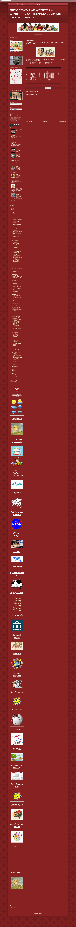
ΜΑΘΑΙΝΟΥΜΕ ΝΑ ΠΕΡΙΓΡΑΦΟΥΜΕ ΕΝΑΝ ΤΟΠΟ (16, 364)
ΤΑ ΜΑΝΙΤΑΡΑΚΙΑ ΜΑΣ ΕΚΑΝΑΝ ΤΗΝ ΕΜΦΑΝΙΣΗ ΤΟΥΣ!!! (16, 272)
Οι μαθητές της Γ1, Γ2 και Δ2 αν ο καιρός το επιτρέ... (17, 305)
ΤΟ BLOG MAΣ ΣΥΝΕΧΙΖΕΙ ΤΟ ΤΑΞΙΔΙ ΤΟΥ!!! (17, 338)
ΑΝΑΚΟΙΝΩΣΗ (14, 278)
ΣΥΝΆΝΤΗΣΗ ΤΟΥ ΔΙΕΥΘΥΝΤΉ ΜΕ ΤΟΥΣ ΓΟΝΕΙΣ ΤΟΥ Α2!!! (16, 281)
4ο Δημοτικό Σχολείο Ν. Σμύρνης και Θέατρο (18, 150)
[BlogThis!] (47, 88)
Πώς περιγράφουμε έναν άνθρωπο (16, 353)
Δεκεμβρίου (14, 212)
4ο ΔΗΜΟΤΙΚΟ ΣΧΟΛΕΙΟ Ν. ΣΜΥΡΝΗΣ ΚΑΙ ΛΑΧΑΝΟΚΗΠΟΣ (16, 303)
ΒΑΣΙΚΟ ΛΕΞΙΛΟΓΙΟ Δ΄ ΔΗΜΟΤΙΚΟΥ (14, 143)
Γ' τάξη (18, 603)
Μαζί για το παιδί (13, 859)
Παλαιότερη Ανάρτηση (62, 121)
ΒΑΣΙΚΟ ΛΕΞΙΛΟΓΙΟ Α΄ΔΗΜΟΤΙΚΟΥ (18, 185)
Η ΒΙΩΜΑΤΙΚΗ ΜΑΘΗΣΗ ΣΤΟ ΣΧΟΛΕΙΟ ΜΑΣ (16, 291)
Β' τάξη (18, 601)
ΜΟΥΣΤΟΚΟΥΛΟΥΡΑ (15, 336)
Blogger (41, 913)
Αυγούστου (14, 367)
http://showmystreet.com (14, 121)
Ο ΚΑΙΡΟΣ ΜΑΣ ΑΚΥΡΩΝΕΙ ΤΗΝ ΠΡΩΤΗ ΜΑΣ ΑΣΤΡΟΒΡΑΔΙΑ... (16, 252)
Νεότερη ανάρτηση (29, 121)
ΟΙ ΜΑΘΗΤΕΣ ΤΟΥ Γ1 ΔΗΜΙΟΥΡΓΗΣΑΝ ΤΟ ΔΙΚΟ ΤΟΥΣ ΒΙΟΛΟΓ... (16, 295)
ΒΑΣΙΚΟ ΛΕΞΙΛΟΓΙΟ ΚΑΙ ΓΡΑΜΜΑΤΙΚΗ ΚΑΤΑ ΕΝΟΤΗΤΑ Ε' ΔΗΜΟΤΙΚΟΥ (16, 136)
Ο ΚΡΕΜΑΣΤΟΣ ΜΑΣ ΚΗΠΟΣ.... (17, 293)
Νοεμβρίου (14, 213)
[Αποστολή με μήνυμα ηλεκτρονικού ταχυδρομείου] (45, 88)
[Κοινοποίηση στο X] (48, 88)
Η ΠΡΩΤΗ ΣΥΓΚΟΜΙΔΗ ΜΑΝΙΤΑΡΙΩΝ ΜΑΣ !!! (15, 261)
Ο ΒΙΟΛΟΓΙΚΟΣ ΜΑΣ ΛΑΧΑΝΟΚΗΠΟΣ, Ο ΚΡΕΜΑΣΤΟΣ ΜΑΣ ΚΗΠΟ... (16, 328)
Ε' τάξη (18, 608)
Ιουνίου (13, 369)
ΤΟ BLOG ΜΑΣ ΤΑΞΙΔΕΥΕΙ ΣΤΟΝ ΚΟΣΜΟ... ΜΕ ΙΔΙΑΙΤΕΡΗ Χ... (16, 322)
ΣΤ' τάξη (18, 610)
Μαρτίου (13, 373)
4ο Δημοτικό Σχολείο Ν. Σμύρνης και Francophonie (16, 226)
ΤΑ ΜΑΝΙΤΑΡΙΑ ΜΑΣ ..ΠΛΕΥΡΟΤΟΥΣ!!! (15, 284)
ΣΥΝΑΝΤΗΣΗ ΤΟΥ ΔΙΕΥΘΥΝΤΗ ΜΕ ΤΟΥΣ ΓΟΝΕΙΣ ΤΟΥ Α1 (17, 277)
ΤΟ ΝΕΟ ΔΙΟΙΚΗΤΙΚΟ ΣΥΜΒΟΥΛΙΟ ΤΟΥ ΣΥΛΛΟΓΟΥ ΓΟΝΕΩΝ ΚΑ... (16, 341)
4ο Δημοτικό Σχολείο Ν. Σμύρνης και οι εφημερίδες (16, 241)
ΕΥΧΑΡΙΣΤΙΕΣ (14, 345)
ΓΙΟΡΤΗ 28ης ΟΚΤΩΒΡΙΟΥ (16, 244)
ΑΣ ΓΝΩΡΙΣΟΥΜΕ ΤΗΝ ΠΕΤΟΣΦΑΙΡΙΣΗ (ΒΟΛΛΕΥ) (19, 194)
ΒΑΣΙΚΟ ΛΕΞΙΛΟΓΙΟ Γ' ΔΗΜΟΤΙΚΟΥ (18, 167)
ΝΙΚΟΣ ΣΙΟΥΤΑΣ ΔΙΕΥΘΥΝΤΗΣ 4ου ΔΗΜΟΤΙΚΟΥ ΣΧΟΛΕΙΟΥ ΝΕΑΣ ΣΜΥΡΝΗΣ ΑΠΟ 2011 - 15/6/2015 (36, 13)
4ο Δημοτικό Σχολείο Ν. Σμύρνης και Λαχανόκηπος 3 (17, 231)
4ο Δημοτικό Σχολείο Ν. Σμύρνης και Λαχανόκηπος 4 (18, 156)
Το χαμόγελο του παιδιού (15, 850)
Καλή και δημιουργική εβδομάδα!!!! (15, 222)
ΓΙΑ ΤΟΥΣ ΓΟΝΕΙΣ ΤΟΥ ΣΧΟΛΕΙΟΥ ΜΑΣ (15, 335)
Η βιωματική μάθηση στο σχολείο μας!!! (16, 312)
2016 (12, 205)
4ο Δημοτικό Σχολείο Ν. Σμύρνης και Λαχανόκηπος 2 (17, 228)
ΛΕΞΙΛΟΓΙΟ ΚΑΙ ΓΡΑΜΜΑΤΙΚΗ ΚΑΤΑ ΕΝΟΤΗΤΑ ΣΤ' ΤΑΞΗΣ (16, 161)
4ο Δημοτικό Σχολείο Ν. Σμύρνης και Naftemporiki (16, 224)
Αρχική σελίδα (45, 121)
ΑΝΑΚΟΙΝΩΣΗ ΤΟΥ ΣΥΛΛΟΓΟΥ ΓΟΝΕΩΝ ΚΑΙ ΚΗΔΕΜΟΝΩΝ (16, 217)
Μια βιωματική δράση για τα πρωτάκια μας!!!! (16, 308)
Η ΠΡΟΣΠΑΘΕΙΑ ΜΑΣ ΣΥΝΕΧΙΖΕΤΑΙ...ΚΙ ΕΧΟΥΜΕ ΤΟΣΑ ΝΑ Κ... (17, 350)
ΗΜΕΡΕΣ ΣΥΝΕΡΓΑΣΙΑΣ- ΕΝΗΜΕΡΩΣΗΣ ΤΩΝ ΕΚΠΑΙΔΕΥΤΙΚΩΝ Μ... (16, 247)
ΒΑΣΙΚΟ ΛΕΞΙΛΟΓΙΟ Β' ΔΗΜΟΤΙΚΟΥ (18, 175)
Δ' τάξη (18, 606)
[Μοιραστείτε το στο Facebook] (49, 88)
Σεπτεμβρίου (14, 366)
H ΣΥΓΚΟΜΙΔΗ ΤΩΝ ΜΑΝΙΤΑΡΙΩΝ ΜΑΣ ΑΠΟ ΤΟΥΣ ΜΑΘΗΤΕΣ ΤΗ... (16, 255)
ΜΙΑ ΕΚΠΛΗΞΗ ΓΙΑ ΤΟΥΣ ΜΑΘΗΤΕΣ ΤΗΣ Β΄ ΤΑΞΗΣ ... (17, 286)
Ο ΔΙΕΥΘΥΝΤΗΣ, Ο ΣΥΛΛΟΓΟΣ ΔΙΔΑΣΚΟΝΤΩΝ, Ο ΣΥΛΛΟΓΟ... (17, 358)
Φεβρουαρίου (14, 374)
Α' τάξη (18, 598)
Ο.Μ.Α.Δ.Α (12, 857)
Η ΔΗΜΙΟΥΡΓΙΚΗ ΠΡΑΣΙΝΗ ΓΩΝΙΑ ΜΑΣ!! (16, 344)
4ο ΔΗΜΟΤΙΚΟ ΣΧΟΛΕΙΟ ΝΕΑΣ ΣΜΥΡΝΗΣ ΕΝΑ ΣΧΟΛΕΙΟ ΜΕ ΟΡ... (17, 269)
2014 (12, 208)
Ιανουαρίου (14, 376)
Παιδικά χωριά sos (14, 855)
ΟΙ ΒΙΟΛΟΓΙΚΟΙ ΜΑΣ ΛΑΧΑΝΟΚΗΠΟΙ (15, 275)
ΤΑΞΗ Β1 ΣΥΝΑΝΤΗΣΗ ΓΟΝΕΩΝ (15, 314)
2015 (12, 206)
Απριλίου (13, 372)
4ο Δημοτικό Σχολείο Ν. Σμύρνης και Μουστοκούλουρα (15, 236)
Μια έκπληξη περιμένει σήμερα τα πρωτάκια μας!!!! (16, 310)
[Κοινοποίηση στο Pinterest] (50, 88)
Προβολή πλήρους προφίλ (14, 907)
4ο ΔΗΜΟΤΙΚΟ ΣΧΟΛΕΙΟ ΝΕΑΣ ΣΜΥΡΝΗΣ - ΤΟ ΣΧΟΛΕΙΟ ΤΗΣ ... (17, 288)
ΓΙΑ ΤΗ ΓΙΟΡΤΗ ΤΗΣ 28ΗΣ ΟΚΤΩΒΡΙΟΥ (16, 249)
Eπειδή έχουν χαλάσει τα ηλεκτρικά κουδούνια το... (16, 325)
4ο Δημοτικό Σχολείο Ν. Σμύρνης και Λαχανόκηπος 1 (17, 233)
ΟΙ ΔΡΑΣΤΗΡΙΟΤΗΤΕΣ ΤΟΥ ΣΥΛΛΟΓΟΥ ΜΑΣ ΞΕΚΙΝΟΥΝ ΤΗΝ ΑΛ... (16, 266)
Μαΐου (13, 370)
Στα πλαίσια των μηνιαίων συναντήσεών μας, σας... (16, 317)
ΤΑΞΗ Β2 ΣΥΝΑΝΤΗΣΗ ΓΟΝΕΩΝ (15, 361)
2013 (12, 209)
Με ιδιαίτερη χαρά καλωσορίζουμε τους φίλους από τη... (17, 355)
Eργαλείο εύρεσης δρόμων (14, 113)
